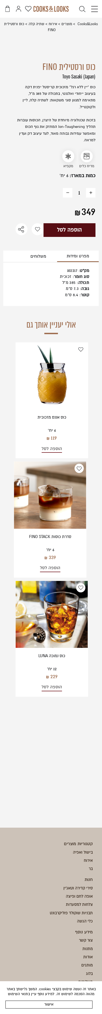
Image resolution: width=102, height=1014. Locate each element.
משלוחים (38, 256)
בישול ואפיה (83, 852)
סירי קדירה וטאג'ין (78, 888)
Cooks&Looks (87, 24)
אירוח (53, 24)
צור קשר (86, 940)
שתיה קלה (36, 24)
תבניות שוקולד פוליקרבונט (71, 912)
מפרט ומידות (78, 256)
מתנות (87, 948)
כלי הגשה (85, 921)
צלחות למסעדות (79, 904)
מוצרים (66, 24)
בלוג (89, 973)
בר (91, 868)
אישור (49, 1004)
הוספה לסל (69, 230)
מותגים (87, 965)
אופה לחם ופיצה (79, 896)
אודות (88, 956)
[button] (93, 9)
